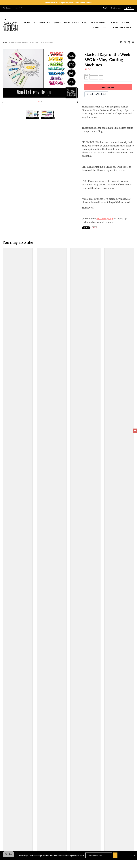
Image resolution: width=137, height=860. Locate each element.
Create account (116, 8)
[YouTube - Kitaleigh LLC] (133, 42)
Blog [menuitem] (84, 22)
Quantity (88, 74)
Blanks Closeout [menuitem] (100, 27)
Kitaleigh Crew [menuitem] (41, 22)
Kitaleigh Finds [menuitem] (98, 22)
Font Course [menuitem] (70, 22)
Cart (130, 8)
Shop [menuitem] (56, 22)
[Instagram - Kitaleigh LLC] (125, 42)
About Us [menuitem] (114, 22)
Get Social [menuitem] (127, 22)
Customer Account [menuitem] (123, 27)
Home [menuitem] (27, 22)
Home (5, 42)
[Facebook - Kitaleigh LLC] (121, 42)
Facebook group (104, 218)
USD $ (17, 8)
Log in (105, 8)
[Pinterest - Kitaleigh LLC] (129, 42)
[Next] (77, 102)
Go (115, 855)
